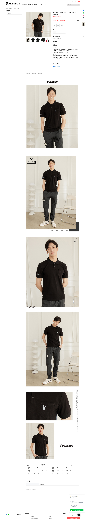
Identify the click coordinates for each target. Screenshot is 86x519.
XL (58, 25)
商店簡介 (32, 516)
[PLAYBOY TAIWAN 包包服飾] (13, 3)
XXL (61, 25)
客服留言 (50, 516)
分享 (55, 66)
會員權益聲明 (51, 518)
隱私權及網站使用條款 (34, 518)
